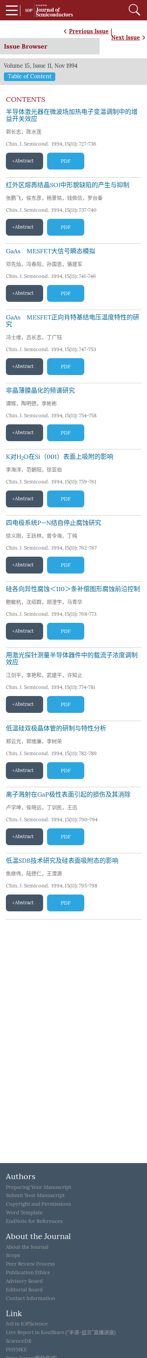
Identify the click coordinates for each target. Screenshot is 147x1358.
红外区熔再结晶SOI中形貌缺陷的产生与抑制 (67, 185)
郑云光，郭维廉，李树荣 (34, 741)
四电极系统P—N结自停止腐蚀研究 (53, 523)
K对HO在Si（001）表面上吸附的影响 (59, 456)
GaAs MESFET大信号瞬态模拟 (50, 251)
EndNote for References (34, 1221)
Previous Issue (89, 31)
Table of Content (29, 76)
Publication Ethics (28, 1272)
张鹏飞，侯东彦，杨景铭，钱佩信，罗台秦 (54, 198)
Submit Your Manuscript (35, 1195)
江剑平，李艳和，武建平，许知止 (44, 675)
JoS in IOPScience (27, 1324)
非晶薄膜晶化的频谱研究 (40, 390)
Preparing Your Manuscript (38, 1187)
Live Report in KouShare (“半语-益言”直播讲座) (61, 1332)
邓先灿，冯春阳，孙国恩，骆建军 (44, 264)
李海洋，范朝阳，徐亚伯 (34, 470)
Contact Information (30, 1298)
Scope (13, 1255)
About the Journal (27, 1247)
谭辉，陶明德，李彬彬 (31, 403)
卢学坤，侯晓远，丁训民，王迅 (41, 807)
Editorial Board (24, 1290)
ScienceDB (18, 1341)
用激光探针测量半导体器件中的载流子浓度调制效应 (72, 658)
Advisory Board (24, 1281)
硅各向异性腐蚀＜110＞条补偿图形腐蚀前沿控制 (73, 589)
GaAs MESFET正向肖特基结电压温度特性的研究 (72, 321)
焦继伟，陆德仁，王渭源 (34, 873)
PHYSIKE (16, 1350)
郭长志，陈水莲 (24, 132)
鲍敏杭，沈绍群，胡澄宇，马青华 (44, 602)
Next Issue (125, 37)
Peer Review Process (30, 1264)
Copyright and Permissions (38, 1204)
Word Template (24, 1213)
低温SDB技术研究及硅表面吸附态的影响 (62, 860)
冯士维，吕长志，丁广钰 (34, 337)
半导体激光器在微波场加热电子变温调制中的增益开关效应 (72, 115)
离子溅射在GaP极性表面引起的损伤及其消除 (68, 794)
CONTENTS (25, 99)
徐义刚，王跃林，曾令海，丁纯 (41, 536)
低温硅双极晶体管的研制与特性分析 (56, 728)
